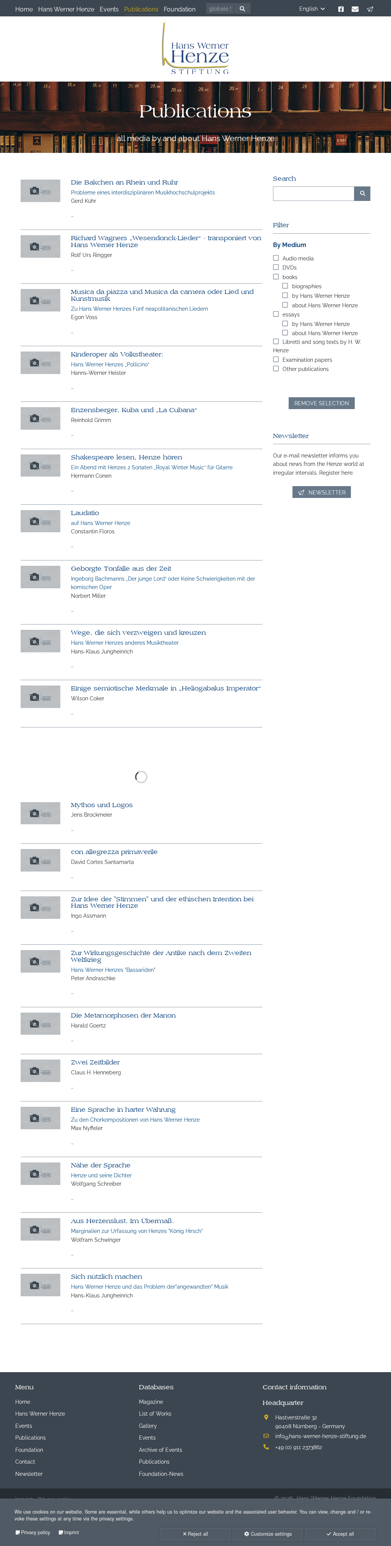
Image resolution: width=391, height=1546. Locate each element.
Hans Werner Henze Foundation (336, 1497)
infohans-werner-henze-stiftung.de (320, 1435)
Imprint (71, 1532)
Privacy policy (35, 1532)
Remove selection (321, 402)
